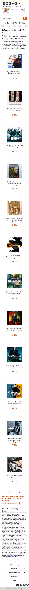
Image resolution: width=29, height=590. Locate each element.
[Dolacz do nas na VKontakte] (18, 4)
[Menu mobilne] (3, 26)
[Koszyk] (26, 26)
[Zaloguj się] (14, 26)
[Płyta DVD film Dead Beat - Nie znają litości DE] (14, 98)
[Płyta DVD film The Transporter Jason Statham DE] (14, 244)
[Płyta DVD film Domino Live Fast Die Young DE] (14, 134)
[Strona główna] (6, 11)
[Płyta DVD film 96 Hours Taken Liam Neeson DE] (14, 61)
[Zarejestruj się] (20, 26)
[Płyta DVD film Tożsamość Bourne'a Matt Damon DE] (14, 354)
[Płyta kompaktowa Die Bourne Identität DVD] (14, 391)
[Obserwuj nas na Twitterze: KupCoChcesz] (13, 4)
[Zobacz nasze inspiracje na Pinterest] (10, 4)
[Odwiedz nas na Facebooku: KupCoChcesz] (4, 4)
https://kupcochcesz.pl (12, 555)
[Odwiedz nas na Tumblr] (15, 4)
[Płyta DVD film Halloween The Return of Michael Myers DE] (14, 171)
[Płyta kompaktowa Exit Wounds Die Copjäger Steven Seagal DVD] (14, 428)
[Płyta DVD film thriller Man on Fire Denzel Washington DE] (14, 318)
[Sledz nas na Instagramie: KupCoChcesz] (7, 4)
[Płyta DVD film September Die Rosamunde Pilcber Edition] (14, 208)
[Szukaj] (25, 18)
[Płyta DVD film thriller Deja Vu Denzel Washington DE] (14, 281)
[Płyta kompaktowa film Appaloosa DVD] (14, 464)
